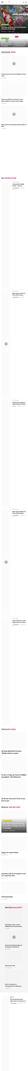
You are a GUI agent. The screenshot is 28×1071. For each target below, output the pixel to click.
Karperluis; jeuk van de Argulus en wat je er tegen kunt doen (13, 874)
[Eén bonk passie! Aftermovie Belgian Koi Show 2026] (14, 63)
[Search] (26, 2)
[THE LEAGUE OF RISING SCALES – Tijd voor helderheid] (6, 234)
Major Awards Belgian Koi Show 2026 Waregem (19, 512)
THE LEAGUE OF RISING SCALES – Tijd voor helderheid (18, 186)
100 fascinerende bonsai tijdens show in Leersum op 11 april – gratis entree (18, 1001)
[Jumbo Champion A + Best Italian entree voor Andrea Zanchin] (6, 671)
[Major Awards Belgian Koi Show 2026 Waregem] (6, 562)
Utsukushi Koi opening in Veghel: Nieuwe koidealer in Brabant (18, 404)
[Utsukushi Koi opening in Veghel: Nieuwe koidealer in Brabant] (6, 453)
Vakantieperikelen (7, 897)
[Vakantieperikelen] (14, 888)
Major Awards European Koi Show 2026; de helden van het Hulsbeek (6, 43)
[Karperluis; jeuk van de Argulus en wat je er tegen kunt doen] (14, 864)
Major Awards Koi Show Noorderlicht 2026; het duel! (13, 125)
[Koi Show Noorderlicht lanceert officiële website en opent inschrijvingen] (14, 740)
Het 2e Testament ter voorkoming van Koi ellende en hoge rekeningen (13, 986)
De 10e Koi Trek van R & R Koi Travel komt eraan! (13, 799)
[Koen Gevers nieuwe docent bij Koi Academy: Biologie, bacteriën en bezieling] (14, 821)
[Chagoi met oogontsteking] (14, 843)
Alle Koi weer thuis (10, 966)
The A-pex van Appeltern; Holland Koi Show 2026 (13, 28)
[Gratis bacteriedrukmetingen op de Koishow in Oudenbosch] (14, 937)
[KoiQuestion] (14, 2)
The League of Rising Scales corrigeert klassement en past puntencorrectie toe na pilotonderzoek (20, 42)
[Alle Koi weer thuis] (14, 958)
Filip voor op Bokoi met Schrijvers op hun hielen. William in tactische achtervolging (12, 100)
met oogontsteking (9, 852)
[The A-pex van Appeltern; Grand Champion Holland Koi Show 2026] (14, 19)
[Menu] (2, 2)
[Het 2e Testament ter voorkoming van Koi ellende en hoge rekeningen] (14, 976)
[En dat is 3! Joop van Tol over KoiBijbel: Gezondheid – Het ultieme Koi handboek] (14, 764)
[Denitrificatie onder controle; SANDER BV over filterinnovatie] (14, 917)
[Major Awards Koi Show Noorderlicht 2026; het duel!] (14, 114)
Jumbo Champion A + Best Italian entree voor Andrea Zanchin (19, 622)
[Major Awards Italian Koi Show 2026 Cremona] (6, 343)
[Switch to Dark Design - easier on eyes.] (23, 2)
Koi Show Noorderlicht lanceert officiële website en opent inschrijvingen (11, 753)
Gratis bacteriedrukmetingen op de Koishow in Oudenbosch (13, 946)
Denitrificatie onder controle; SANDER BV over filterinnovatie (13, 925)
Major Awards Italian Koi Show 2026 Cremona (18, 294)
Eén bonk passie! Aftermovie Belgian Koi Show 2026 (13, 75)
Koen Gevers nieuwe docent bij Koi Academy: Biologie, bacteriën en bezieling (14, 825)
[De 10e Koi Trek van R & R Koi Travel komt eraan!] (14, 788)
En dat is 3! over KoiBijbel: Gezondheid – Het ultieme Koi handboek (13, 777)
